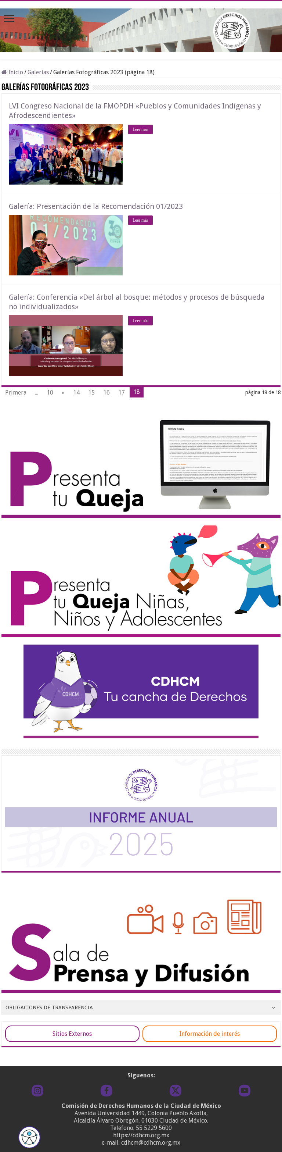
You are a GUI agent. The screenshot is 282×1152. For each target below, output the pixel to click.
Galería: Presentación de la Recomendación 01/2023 (96, 206)
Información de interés (210, 1033)
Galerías (38, 72)
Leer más (140, 129)
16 (106, 392)
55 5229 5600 (154, 1127)
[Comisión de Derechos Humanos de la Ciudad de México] (141, 29)
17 (121, 392)
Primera (15, 392)
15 (91, 392)
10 (50, 392)
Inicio (15, 72)
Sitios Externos (72, 1033)
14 (76, 392)
